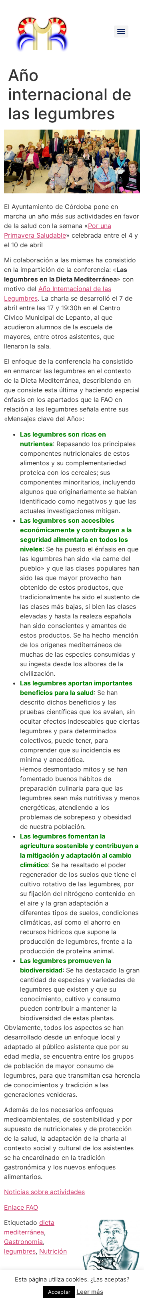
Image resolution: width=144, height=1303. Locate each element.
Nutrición (53, 1251)
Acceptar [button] (59, 1292)
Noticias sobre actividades (44, 1192)
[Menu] (121, 31)
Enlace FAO (21, 1207)
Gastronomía (23, 1242)
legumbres (20, 1251)
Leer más (90, 1291)
